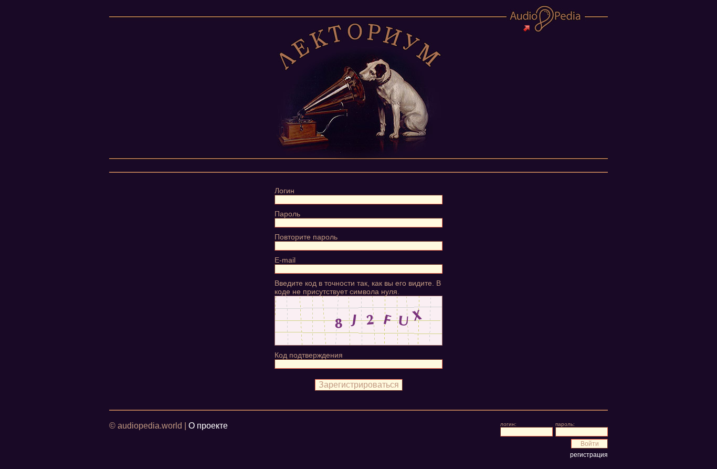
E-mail (285, 260)
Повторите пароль (306, 237)
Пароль (287, 214)
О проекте (208, 425)
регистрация (589, 454)
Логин (284, 190)
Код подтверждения (309, 355)
